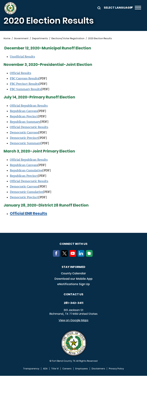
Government (21, 38)
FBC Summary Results (25, 89)
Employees (81, 368)
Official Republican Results (29, 105)
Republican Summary (25, 121)
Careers (67, 368)
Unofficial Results (22, 56)
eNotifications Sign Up (73, 284)
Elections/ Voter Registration (67, 38)
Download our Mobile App (73, 279)
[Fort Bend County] (10, 8)
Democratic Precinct (24, 138)
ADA (45, 368)
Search (98, 7)
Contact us (73, 294)
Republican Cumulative (26, 170)
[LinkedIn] (82, 256)
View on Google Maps (73, 320)
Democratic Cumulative (26, 192)
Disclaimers (98, 368)
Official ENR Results (28, 213)
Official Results (20, 73)
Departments (40, 38)
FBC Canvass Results (24, 78)
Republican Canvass (24, 111)
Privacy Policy (116, 368)
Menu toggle (138, 8)
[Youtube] (73, 256)
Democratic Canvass (24, 132)
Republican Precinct (24, 116)
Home (7, 38)
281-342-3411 (73, 303)
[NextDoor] (90, 256)
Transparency (31, 368)
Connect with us (73, 244)
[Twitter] (65, 256)
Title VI (55, 368)
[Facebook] (57, 256)
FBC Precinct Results (24, 84)
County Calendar (73, 273)
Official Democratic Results (29, 127)
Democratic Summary (25, 143)
